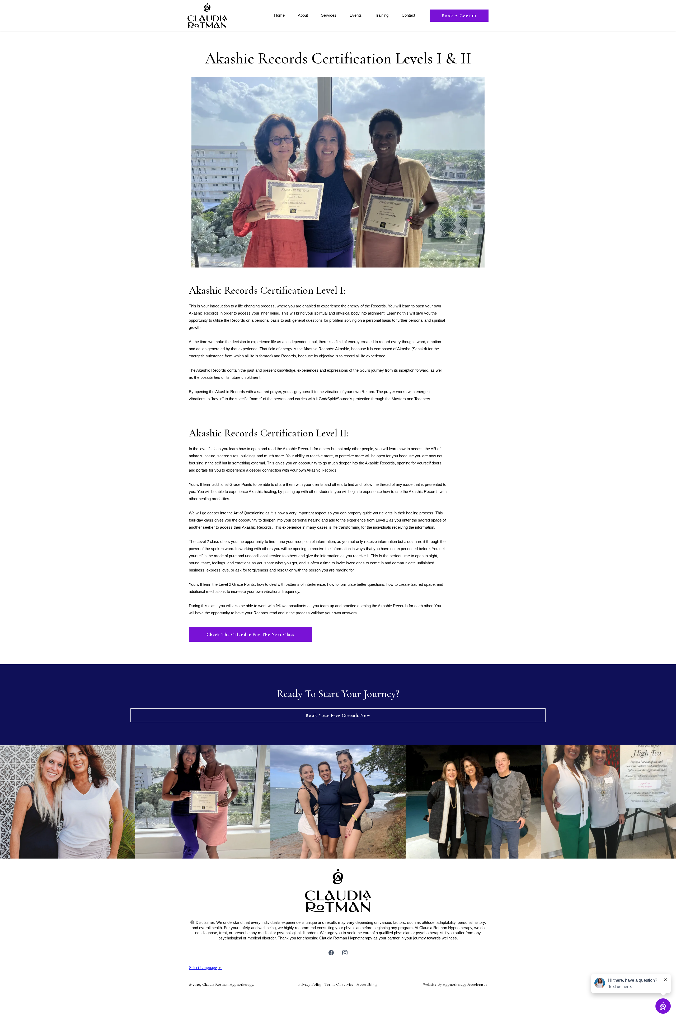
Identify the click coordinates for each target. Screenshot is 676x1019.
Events (356, 15)
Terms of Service (339, 984)
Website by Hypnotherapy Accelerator (455, 984)
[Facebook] (331, 953)
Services (328, 15)
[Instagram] (345, 953)
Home (279, 15)
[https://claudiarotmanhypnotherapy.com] (207, 15)
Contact (408, 15)
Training (381, 15)
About (303, 15)
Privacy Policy (310, 984)
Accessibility (367, 984)
